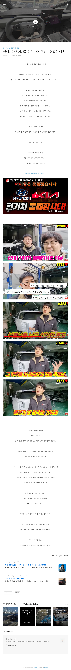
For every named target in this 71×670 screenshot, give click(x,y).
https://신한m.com (10, 562)
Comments (8, 632)
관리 (45, 38)
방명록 (32, 38)
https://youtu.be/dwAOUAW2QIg (35, 174)
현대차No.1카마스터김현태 (14, 579)
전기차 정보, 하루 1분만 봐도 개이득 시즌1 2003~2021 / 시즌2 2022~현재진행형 (28, 641)
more (66, 605)
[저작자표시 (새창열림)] (22, 593)
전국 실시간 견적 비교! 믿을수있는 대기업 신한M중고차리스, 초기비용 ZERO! (29, 568)
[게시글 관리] (11, 593)
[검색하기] (67, 3)
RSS (38, 38)
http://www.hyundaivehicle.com (14, 576)
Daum (35, 667)
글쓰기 (26, 38)
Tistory (46, 667)
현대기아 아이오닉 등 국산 (11, 48)
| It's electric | (35, 14)
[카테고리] (4, 3)
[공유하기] (8, 593)
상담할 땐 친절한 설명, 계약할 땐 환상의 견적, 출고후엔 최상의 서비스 (26, 581)
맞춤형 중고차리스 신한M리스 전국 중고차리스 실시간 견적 (25, 565)
